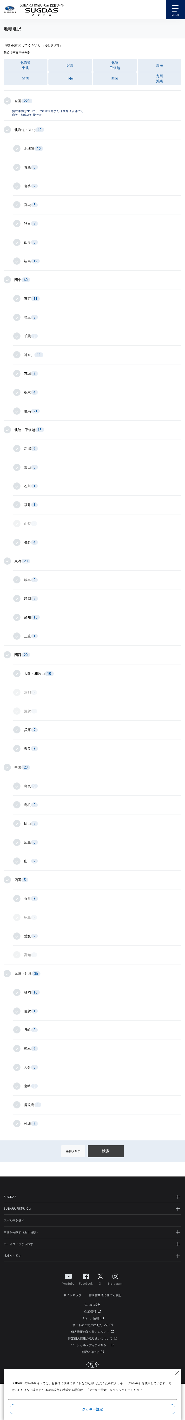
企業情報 (90, 1311)
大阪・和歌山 (37, 674)
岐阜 (29, 580)
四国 (114, 79)
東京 (30, 298)
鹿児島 (31, 1105)
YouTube (68, 1283)
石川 (29, 486)
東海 (159, 65)
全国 (22, 101)
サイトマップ (72, 1295)
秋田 (29, 223)
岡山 (29, 824)
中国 (70, 79)
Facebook (85, 1283)
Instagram (115, 1283)
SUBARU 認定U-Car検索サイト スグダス (42, 9)
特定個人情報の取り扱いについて (90, 1338)
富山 (29, 467)
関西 (25, 79)
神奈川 (32, 355)
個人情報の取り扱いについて (91, 1331)
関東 (70, 65)
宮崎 (29, 1086)
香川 (29, 899)
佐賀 (29, 1011)
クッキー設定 (92, 1409)
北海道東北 (25, 65)
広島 (29, 842)
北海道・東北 (28, 130)
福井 (29, 505)
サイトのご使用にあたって (91, 1325)
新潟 (29, 448)
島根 (29, 805)
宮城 (29, 205)
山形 (29, 242)
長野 (29, 542)
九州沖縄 (159, 78)
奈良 (29, 749)
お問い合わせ (90, 1352)
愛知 (30, 617)
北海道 (32, 148)
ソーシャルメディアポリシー (91, 1345)
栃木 (29, 392)
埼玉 (29, 317)
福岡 (30, 992)
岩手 (29, 186)
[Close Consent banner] (177, 1373)
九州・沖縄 (26, 974)
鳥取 (29, 786)
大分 (29, 1067)
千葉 (29, 336)
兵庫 (29, 730)
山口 (29, 861)
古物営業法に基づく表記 (105, 1295)
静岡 (29, 599)
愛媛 (29, 936)
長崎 (29, 1030)
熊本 (29, 1049)
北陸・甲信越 (28, 430)
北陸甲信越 (115, 65)
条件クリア (73, 1151)
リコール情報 (90, 1318)
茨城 (29, 373)
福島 (30, 261)
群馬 (30, 411)
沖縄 (29, 1124)
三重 (29, 636)
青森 (29, 167)
